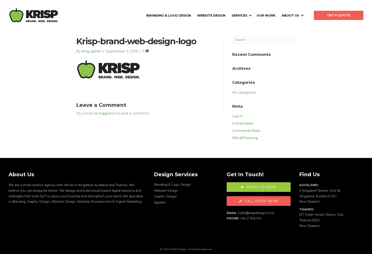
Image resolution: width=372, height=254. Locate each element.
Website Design (211, 15)
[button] (338, 15)
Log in (237, 116)
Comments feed (246, 131)
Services (239, 15)
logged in (107, 113)
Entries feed (242, 123)
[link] (186, 185)
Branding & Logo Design (168, 15)
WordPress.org (245, 138)
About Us (290, 15)
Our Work (266, 15)
